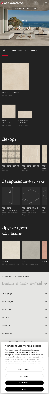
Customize (23, 383)
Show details (23, 369)
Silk (5, 50)
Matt (34, 50)
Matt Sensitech (19, 50)
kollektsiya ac (20, 8)
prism (28, 8)
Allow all (24, 376)
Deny (24, 389)
